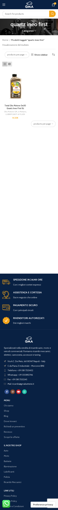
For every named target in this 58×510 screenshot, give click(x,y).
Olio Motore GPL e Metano (15, 111)
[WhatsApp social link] (24, 391)
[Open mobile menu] (4, 5)
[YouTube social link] (18, 391)
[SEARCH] (52, 14)
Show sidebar (41, 54)
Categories (28, 31)
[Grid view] (4, 64)
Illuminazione (10, 466)
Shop (6, 410)
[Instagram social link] (12, 391)
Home (5, 40)
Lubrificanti (9, 471)
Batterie (7, 461)
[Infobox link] (29, 282)
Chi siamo (8, 405)
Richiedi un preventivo (14, 426)
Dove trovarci (10, 421)
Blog (6, 416)
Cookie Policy (10, 501)
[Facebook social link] (6, 391)
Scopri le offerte (11, 437)
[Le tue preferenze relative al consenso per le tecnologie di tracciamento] (43, 505)
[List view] (9, 64)
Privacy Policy (10, 495)
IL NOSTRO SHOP (12, 445)
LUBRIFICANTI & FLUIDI (15, 114)
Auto (6, 450)
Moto (6, 455)
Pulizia (7, 477)
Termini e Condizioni (14, 506)
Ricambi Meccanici (12, 482)
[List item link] (29, 370)
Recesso (8, 431)
